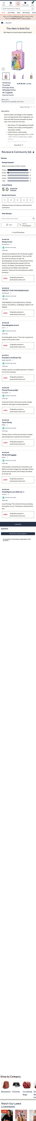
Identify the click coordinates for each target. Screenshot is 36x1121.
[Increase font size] (31, 106)
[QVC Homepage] (2, 23)
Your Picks (11, 13)
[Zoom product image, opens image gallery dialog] (3, 69)
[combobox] (16, 8)
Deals (3, 13)
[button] (3, 4)
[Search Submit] (32, 8)
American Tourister (8, 95)
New (18, 13)
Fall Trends (26, 13)
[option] (18, 17)
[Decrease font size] (34, 106)
